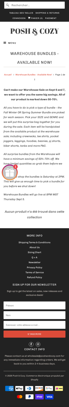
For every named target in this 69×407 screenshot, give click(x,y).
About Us (35, 247)
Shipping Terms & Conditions (34, 242)
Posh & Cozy (19, 376)
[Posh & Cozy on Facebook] (31, 344)
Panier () (36, 18)
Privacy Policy (34, 267)
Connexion (19, 18)
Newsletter (35, 262)
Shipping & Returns (47, 13)
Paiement (50, 18)
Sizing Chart (34, 252)
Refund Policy (34, 277)
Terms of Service (34, 272)
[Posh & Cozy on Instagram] (38, 344)
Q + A (34, 257)
